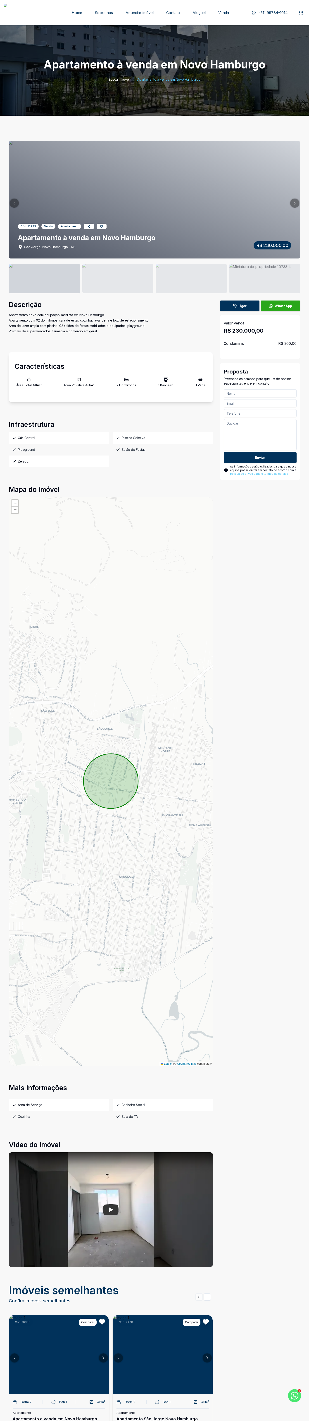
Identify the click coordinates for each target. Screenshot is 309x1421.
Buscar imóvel (119, 79)
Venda (223, 12)
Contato (173, 12)
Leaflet (167, 1063)
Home (77, 12)
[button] (14, 203)
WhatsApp (283, 306)
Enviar (260, 457)
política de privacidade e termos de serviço (259, 473)
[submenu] (301, 12)
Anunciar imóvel (140, 12)
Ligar (242, 306)
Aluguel (199, 12)
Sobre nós (104, 12)
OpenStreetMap (187, 1063)
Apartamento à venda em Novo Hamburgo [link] (168, 79)
